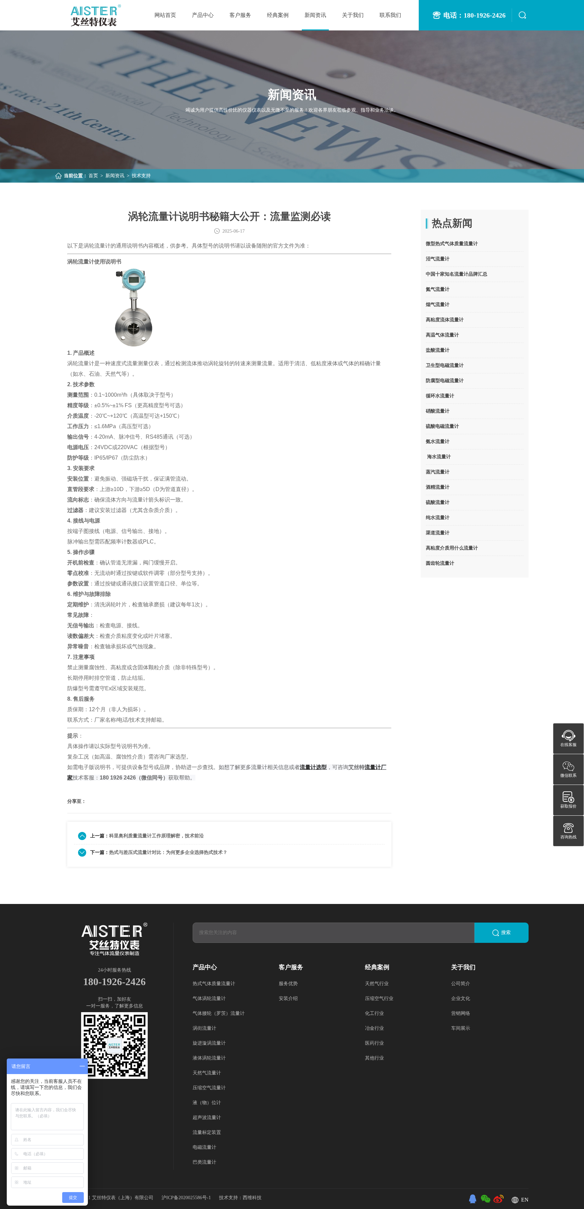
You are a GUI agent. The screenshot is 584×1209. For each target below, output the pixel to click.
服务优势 (288, 983)
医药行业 (374, 1043)
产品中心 (203, 15)
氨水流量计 (437, 441)
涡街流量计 (204, 1028)
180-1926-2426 (114, 981)
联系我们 (390, 15)
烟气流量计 (437, 304)
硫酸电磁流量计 (442, 426)
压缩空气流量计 (209, 1087)
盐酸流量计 (437, 350)
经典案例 (278, 15)
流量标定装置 (207, 1132)
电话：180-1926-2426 (474, 15)
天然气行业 (377, 983)
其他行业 (374, 1058)
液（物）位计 (207, 1102)
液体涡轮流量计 (209, 1058)
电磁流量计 (204, 1147)
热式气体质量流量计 (214, 983)
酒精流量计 (437, 487)
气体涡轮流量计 (209, 998)
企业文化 (460, 998)
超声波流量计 (207, 1117)
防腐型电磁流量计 (445, 380)
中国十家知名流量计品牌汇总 (456, 274)
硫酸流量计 (437, 502)
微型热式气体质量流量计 (452, 243)
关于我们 (353, 15)
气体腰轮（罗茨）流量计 (219, 1013)
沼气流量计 (437, 258)
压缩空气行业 (379, 998)
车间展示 (460, 1028)
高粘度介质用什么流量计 (452, 548)
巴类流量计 (204, 1162)
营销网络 (460, 1013)
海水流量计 (438, 456)
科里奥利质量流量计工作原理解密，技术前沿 (156, 835)
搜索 (506, 932)
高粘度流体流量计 (445, 319)
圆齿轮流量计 (440, 563)
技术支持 (141, 175)
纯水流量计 (437, 517)
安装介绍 (288, 998)
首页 (93, 175)
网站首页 (165, 15)
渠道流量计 (437, 532)
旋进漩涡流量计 (209, 1043)
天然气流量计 (207, 1072)
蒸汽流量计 (437, 471)
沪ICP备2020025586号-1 (187, 1197)
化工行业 (374, 1013)
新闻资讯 (315, 15)
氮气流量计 (437, 289)
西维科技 (252, 1197)
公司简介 (460, 983)
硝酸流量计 (437, 411)
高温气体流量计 (442, 335)
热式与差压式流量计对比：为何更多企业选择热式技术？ (168, 852)
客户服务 (240, 15)
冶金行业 (374, 1028)
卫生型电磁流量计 (445, 365)
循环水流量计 (440, 395)
